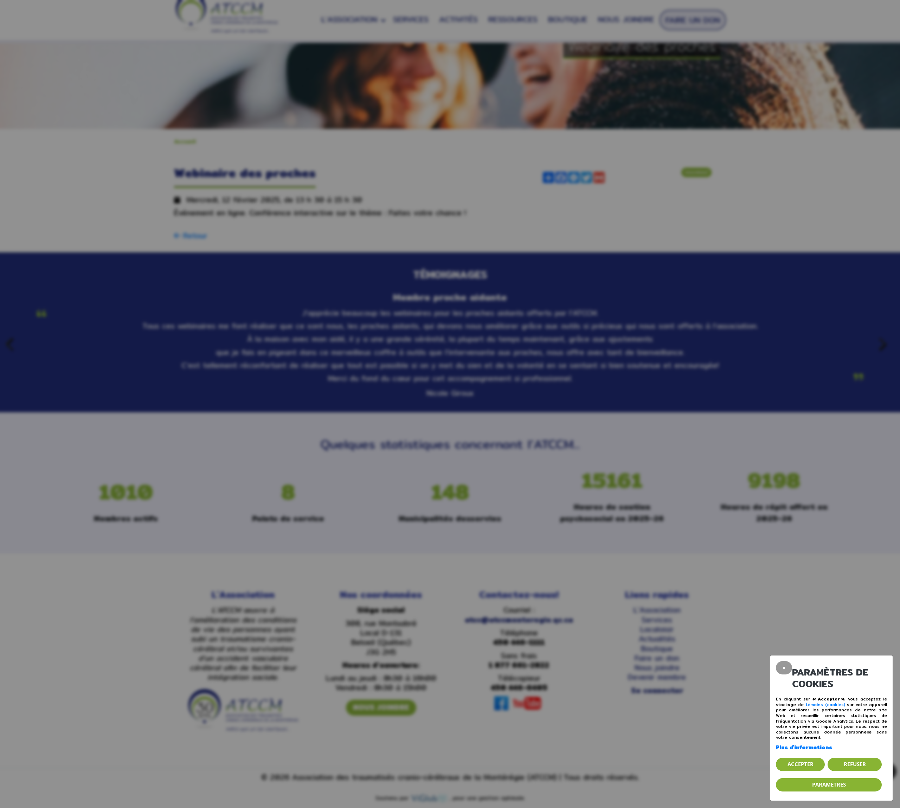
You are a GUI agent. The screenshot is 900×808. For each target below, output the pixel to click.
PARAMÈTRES (829, 784)
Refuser (855, 764)
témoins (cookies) (825, 704)
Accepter (801, 764)
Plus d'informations (804, 747)
